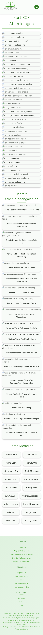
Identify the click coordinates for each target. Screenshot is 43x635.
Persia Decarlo (31, 479)
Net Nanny (21, 598)
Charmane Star (11, 471)
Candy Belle (31, 487)
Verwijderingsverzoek (21, 576)
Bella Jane (10, 520)
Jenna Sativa (12, 463)
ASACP (21, 602)
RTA (21, 605)
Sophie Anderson (30, 496)
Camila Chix (31, 463)
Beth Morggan (32, 471)
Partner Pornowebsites (21, 562)
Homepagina (21, 547)
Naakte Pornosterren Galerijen (22, 554)
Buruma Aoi (10, 496)
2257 (21, 580)
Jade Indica (31, 454)
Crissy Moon (31, 520)
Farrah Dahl (10, 479)
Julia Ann (11, 512)
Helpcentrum (21, 573)
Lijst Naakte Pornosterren (21, 558)
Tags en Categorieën (21, 551)
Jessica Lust (11, 487)
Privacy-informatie (21, 583)
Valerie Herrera (11, 504)
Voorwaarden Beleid (21, 587)
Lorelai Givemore (31, 504)
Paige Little (31, 512)
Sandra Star (11, 454)
